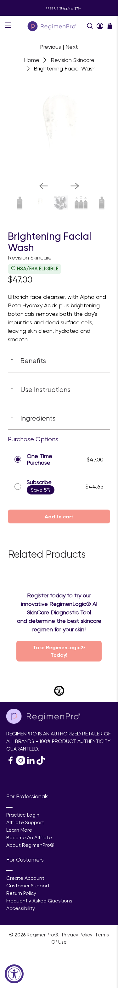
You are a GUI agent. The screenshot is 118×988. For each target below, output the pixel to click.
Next (71, 46)
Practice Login (22, 815)
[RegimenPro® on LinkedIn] (30, 763)
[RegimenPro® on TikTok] (41, 763)
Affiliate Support (25, 822)
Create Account (25, 878)
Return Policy (21, 893)
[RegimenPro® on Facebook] (10, 763)
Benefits (28, 360)
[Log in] (100, 26)
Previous (50, 46)
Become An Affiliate (29, 837)
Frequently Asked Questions (39, 901)
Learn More (19, 830)
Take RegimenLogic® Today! (59, 651)
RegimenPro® (42, 935)
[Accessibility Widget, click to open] (14, 973)
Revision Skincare (72, 60)
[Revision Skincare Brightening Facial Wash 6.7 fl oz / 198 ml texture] (59, 125)
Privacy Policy (78, 935)
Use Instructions (40, 389)
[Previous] (43, 186)
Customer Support (28, 886)
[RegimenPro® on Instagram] (20, 763)
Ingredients (33, 418)
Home (31, 60)
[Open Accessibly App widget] (59, 691)
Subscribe (39, 482)
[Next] (75, 186)
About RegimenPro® (30, 845)
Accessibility (20, 908)
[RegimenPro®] (52, 26)
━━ (9, 807)
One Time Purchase (39, 459)
